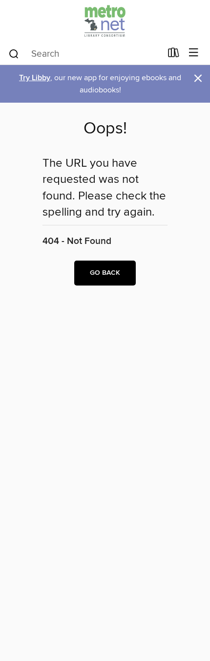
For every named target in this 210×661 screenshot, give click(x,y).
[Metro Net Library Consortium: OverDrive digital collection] (105, 21)
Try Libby (34, 78)
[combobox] (84, 54)
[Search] (14, 53)
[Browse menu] (194, 53)
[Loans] (174, 54)
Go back (105, 272)
